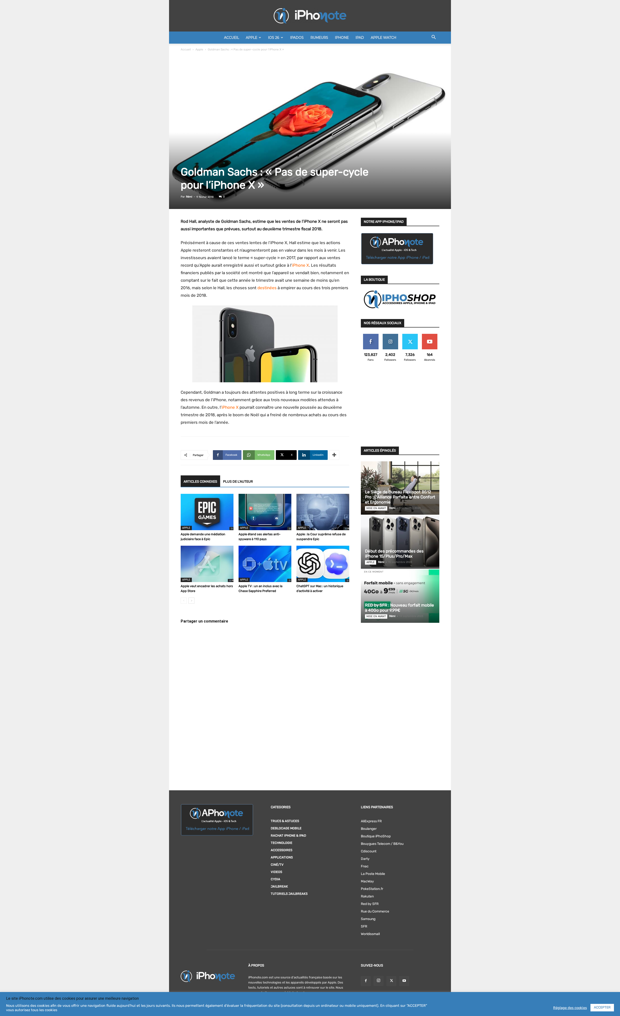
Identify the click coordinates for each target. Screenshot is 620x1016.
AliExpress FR (371, 821)
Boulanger (369, 829)
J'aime (371, 335)
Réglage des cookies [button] (570, 1008)
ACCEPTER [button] (602, 1007)
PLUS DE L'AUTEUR (238, 482)
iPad (360, 37)
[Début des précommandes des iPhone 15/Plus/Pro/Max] (400, 542)
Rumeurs (319, 37)
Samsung (368, 919)
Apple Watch (383, 37)
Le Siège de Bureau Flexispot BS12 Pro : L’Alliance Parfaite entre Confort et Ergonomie (400, 496)
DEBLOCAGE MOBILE (286, 828)
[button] (433, 38)
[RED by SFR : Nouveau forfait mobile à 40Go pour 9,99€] (400, 596)
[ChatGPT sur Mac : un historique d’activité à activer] (322, 564)
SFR (364, 926)
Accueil (231, 37)
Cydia (275, 879)
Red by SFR (370, 904)
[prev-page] (184, 601)
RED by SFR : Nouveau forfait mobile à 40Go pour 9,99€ (399, 608)
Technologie (281, 843)
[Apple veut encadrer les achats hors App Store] (207, 564)
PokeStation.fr (372, 889)
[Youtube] (404, 981)
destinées (267, 287)
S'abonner (429, 335)
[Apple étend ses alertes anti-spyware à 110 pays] (265, 512)
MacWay (367, 881)
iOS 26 (273, 37)
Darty (365, 859)
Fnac (365, 866)
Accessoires (281, 850)
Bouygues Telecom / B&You (382, 844)
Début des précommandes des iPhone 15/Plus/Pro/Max (394, 554)
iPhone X (300, 265)
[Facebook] (366, 981)
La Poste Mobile (373, 874)
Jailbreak (279, 886)
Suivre (390, 335)
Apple (251, 37)
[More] (334, 455)
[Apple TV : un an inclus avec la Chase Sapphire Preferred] (265, 564)
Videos (276, 872)
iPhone (342, 37)
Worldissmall (370, 934)
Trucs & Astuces (285, 821)
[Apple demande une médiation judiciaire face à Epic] (207, 512)
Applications (282, 857)
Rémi (189, 196)
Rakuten (367, 896)
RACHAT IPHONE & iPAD (288, 835)
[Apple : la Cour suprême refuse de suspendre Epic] (322, 512)
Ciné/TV (277, 864)
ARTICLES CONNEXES (200, 482)
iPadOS (297, 37)
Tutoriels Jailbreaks (289, 894)
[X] (391, 981)
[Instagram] (378, 981)
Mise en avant (376, 508)
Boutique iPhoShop (376, 836)
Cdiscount (368, 851)
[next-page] (191, 601)
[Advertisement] (400, 407)
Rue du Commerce (375, 911)
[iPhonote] (310, 16)
